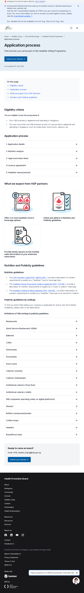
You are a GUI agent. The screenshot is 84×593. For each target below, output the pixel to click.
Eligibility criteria (16, 85)
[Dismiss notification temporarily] (78, 6)
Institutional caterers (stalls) (18, 392)
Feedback (9, 544)
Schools (7, 496)
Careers (7, 503)
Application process (18, 89)
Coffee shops (12, 420)
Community (8, 492)
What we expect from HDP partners (25, 93)
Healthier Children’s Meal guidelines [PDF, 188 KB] (35, 291)
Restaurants (11, 321)
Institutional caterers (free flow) (20, 385)
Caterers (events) (14, 371)
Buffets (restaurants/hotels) (18, 413)
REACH (8, 565)
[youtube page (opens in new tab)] (17, 535)
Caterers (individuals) (16, 378)
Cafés (9, 343)
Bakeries (10, 335)
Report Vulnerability (11, 554)
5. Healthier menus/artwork (18, 172)
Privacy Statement (11, 557)
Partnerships (9, 507)
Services (7, 524)
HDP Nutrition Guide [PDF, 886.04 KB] (30, 277)
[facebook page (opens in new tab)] (5, 535)
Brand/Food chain (14, 435)
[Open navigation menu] (77, 28)
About (6, 485)
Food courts (11, 364)
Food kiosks (11, 357)
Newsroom (8, 517)
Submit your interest (14, 59)
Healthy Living (17, 36)
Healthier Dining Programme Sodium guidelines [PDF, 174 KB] (40, 284)
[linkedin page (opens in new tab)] (11, 535)
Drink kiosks (11, 350)
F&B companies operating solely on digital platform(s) (30, 399)
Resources (8, 521)
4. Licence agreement (16, 165)
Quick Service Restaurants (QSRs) (21, 328)
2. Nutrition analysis (15, 151)
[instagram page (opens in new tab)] (22, 535)
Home (6, 36)
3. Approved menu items (17, 158)
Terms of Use (9, 561)
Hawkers (10, 427)
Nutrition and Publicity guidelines (23, 97)
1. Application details (15, 144)
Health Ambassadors (12, 511)
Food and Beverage (32, 36)
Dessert (9, 406)
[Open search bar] (71, 28)
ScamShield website (23, 16)
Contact (7, 540)
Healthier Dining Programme (52, 36)
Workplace (8, 488)
